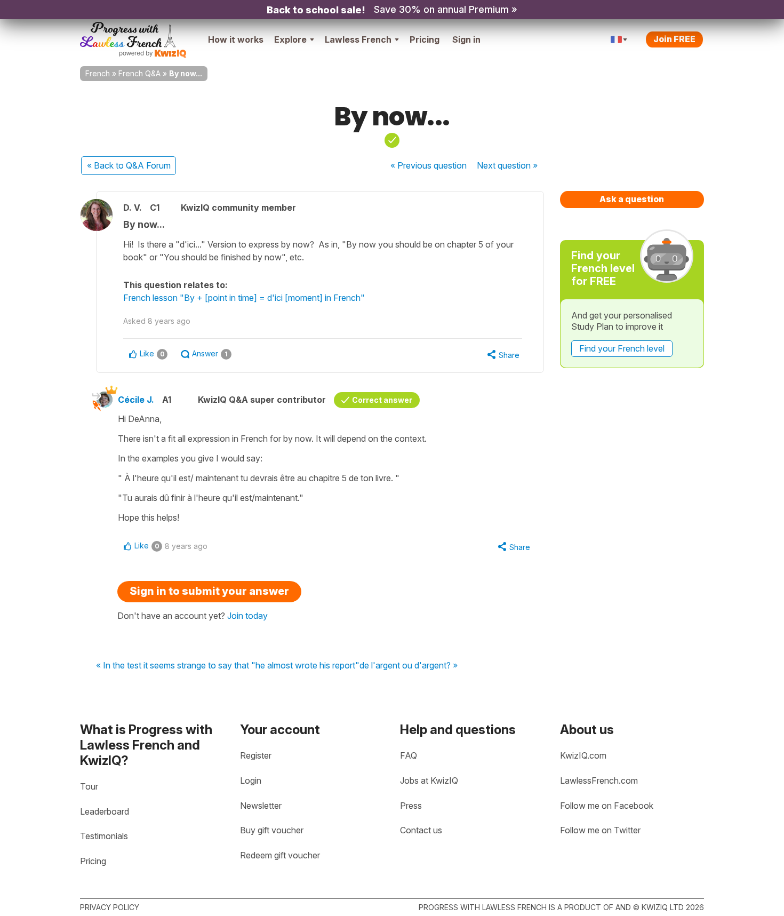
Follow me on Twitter (600, 830)
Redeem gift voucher (280, 855)
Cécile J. (136, 399)
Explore (290, 39)
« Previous (428, 165)
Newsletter (261, 805)
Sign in (466, 39)
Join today (247, 615)
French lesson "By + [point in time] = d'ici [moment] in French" (244, 297)
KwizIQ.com (583, 755)
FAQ (408, 755)
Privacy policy (109, 907)
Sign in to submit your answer (209, 591)
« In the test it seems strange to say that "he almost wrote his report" (227, 666)
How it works (235, 39)
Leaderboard (104, 811)
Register (255, 755)
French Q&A (139, 73)
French (97, 73)
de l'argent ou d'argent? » (408, 666)
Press (411, 805)
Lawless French (358, 39)
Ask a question (631, 199)
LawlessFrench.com (599, 780)
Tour (89, 786)
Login (250, 780)
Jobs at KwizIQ (429, 780)
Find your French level (622, 348)
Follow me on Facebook (606, 805)
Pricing (424, 39)
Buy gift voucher (271, 830)
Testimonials (104, 836)
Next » (507, 165)
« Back (129, 165)
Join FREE (674, 39)
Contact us (421, 830)
